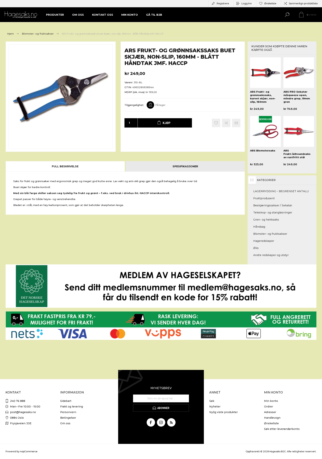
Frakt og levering (71, 406)
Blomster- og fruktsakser (270, 233)
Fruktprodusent (264, 198)
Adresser (270, 412)
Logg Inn (247, 3)
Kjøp (265, 78)
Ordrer (268, 406)
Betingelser (68, 417)
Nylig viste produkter (223, 412)
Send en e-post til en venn (236, 123)
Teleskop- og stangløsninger (272, 212)
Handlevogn (272, 417)
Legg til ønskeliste (216, 123)
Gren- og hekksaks (266, 219)
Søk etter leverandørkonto (282, 429)
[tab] (65, 166)
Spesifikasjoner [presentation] (185, 166)
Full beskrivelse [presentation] (65, 166)
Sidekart (65, 401)
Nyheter (214, 406)
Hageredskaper (263, 241)
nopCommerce (28, 451)
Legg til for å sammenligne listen (226, 123)
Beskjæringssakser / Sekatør (272, 205)
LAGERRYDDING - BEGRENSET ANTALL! (281, 191)
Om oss (65, 423)
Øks (256, 248)
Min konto (271, 401)
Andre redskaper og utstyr (271, 255)
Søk (211, 401)
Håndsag (259, 226)
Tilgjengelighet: (134, 104)
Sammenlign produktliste (303, 3)
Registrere (223, 3)
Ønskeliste (271, 423)
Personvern (68, 412)
